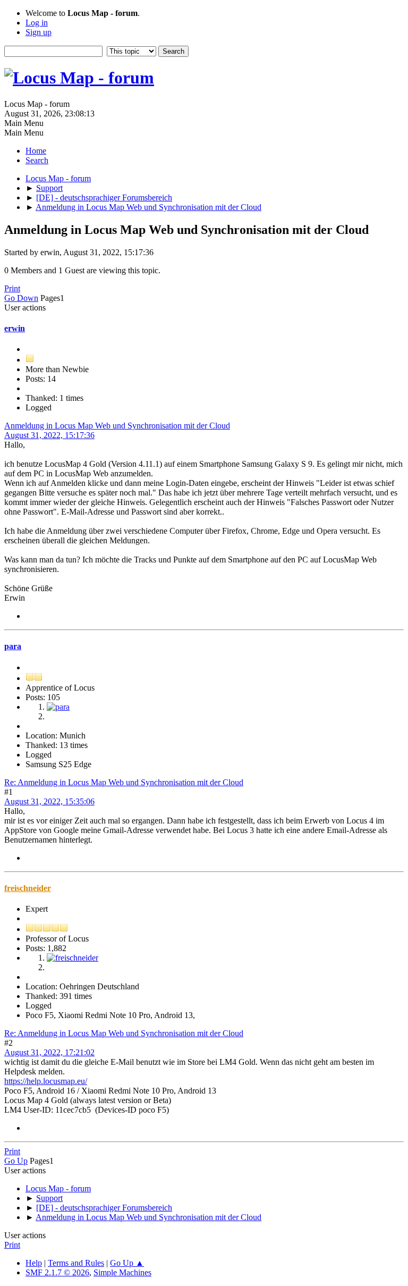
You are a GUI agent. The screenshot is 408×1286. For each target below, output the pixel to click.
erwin (14, 328)
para (12, 646)
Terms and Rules (76, 1262)
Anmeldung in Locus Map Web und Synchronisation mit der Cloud (117, 425)
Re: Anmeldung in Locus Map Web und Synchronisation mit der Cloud (123, 782)
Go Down (21, 297)
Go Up (16, 1160)
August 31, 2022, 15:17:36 (49, 435)
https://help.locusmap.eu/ (45, 1081)
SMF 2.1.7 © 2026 (57, 1272)
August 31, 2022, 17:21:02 (49, 1052)
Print (12, 288)
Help (34, 1262)
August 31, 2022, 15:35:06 (49, 801)
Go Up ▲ (127, 1262)
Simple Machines (122, 1272)
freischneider (27, 888)
